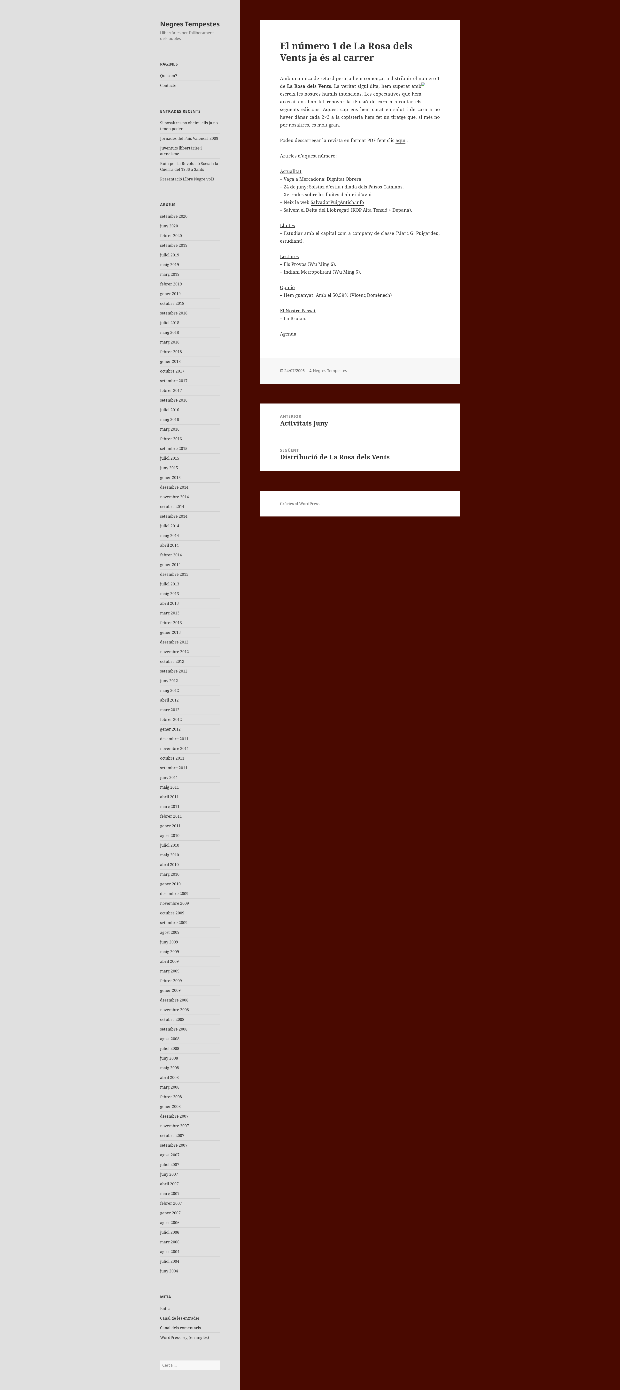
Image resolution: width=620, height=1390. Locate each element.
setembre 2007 (173, 1145)
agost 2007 (169, 1155)
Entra (165, 1308)
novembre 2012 (174, 651)
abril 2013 (169, 603)
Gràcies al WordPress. (300, 503)
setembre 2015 (173, 448)
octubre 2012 (172, 661)
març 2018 (169, 342)
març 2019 (169, 274)
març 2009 (169, 971)
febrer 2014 (171, 555)
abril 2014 (169, 545)
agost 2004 (169, 1251)
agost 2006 (169, 1222)
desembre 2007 (174, 1116)
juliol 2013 (169, 584)
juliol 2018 (169, 322)
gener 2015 (170, 477)
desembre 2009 (174, 893)
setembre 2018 (173, 313)
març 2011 (169, 806)
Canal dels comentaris (180, 1327)
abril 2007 (169, 1184)
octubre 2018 (172, 303)
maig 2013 (169, 593)
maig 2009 (169, 951)
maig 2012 (169, 690)
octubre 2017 (172, 371)
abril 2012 (169, 700)
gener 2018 (170, 361)
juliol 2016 (169, 409)
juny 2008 (169, 1058)
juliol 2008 (169, 1048)
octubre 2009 (172, 913)
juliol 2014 (169, 526)
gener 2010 (170, 884)
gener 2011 (170, 826)
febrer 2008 (171, 1096)
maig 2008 (169, 1067)
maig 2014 (169, 535)
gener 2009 (170, 990)
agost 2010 (169, 835)
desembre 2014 (174, 487)
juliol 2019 (169, 255)
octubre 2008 (172, 1019)
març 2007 (169, 1193)
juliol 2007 (169, 1164)
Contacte (168, 85)
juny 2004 (169, 1271)
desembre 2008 (174, 1000)
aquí (400, 140)
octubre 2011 (172, 758)
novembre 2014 (174, 497)
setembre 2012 (173, 671)
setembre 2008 (173, 1029)
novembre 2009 (174, 903)
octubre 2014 (172, 506)
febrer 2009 (171, 980)
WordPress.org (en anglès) (184, 1337)
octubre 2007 (172, 1135)
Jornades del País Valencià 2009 (189, 138)
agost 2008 (169, 1038)
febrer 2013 (171, 622)
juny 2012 (169, 680)
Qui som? (168, 75)
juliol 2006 (169, 1232)
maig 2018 (169, 332)
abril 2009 (169, 961)
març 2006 (169, 1242)
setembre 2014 (173, 516)
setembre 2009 (173, 922)
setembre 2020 (173, 216)
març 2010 (169, 874)
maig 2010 (169, 855)
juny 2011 (169, 777)
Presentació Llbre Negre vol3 (187, 179)
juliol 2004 (169, 1261)
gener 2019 (170, 293)
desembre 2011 (174, 738)
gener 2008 (170, 1106)
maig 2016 (169, 419)
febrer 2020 (171, 235)
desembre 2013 (174, 574)
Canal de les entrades (180, 1318)
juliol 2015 (169, 458)
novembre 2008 (174, 1009)
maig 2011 (169, 787)
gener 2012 (170, 729)
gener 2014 (170, 564)
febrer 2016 (171, 438)
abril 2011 (169, 797)
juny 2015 (169, 468)
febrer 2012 (171, 719)
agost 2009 (169, 932)
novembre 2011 (174, 748)
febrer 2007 (171, 1203)
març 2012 (169, 709)
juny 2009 (169, 942)
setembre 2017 (173, 380)
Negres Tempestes (190, 23)
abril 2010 (169, 864)
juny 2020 (169, 226)
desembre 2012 (174, 642)
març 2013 (169, 613)
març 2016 (169, 429)
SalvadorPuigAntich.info (337, 202)
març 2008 (169, 1087)
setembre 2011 (173, 767)
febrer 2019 (171, 284)
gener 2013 (170, 632)
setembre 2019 (173, 245)
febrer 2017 (171, 390)
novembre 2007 (174, 1125)
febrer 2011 (171, 816)
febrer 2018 (171, 351)
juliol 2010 (169, 845)
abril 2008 (169, 1077)
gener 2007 (170, 1213)
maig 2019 (169, 264)
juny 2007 (169, 1174)
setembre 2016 (173, 400)
